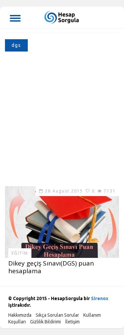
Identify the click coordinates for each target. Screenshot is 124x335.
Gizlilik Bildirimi (45, 321)
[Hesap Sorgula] (62, 17)
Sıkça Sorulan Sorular (57, 315)
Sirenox (99, 298)
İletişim (72, 321)
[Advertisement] (62, 120)
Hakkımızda (19, 315)
